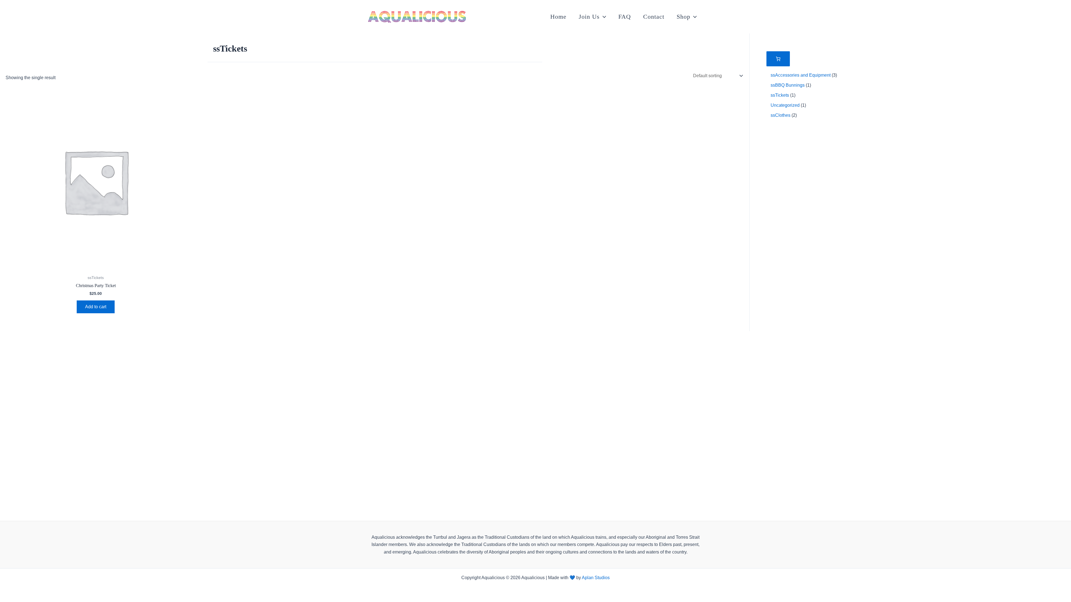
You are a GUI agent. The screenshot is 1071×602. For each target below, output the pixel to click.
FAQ (624, 16)
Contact (653, 16)
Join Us (589, 16)
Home (558, 16)
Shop (683, 16)
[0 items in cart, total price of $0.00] (778, 58)
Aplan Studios (596, 577)
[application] (603, 16)
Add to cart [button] (95, 306)
